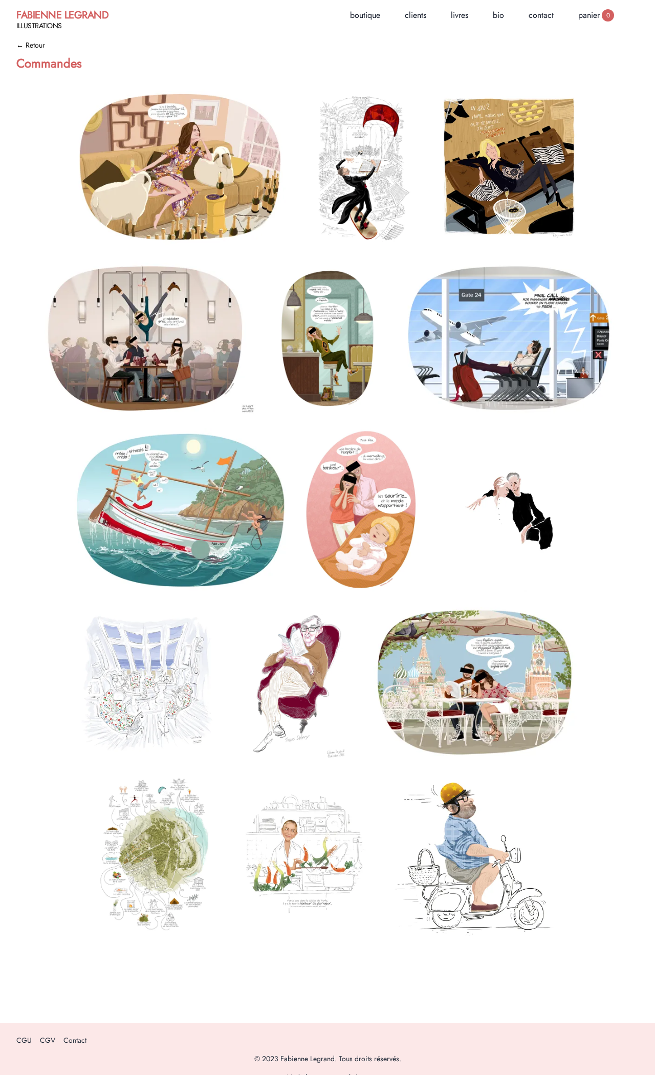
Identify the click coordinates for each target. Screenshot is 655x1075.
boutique (365, 15)
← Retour (30, 45)
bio (498, 15)
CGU (24, 1040)
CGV (47, 1040)
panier (594, 15)
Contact (74, 1040)
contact (541, 15)
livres (459, 15)
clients (415, 15)
